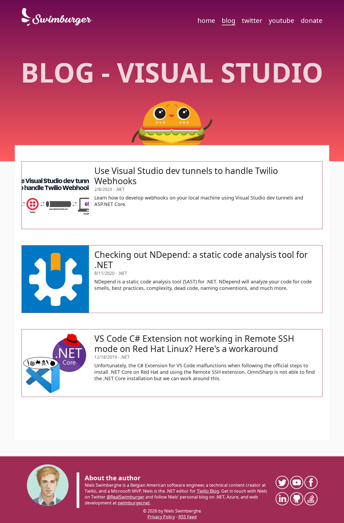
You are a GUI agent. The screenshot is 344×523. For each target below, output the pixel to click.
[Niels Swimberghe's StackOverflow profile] (310, 498)
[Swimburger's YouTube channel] (296, 482)
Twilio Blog (208, 491)
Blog (228, 20)
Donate (311, 20)
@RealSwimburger (125, 497)
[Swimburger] (59, 17)
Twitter (252, 20)
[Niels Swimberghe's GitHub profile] (296, 498)
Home (206, 20)
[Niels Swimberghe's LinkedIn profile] (281, 498)
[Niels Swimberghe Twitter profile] (281, 482)
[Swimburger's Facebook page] (310, 482)
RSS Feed (187, 517)
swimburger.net (134, 503)
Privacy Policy (161, 517)
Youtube (281, 20)
